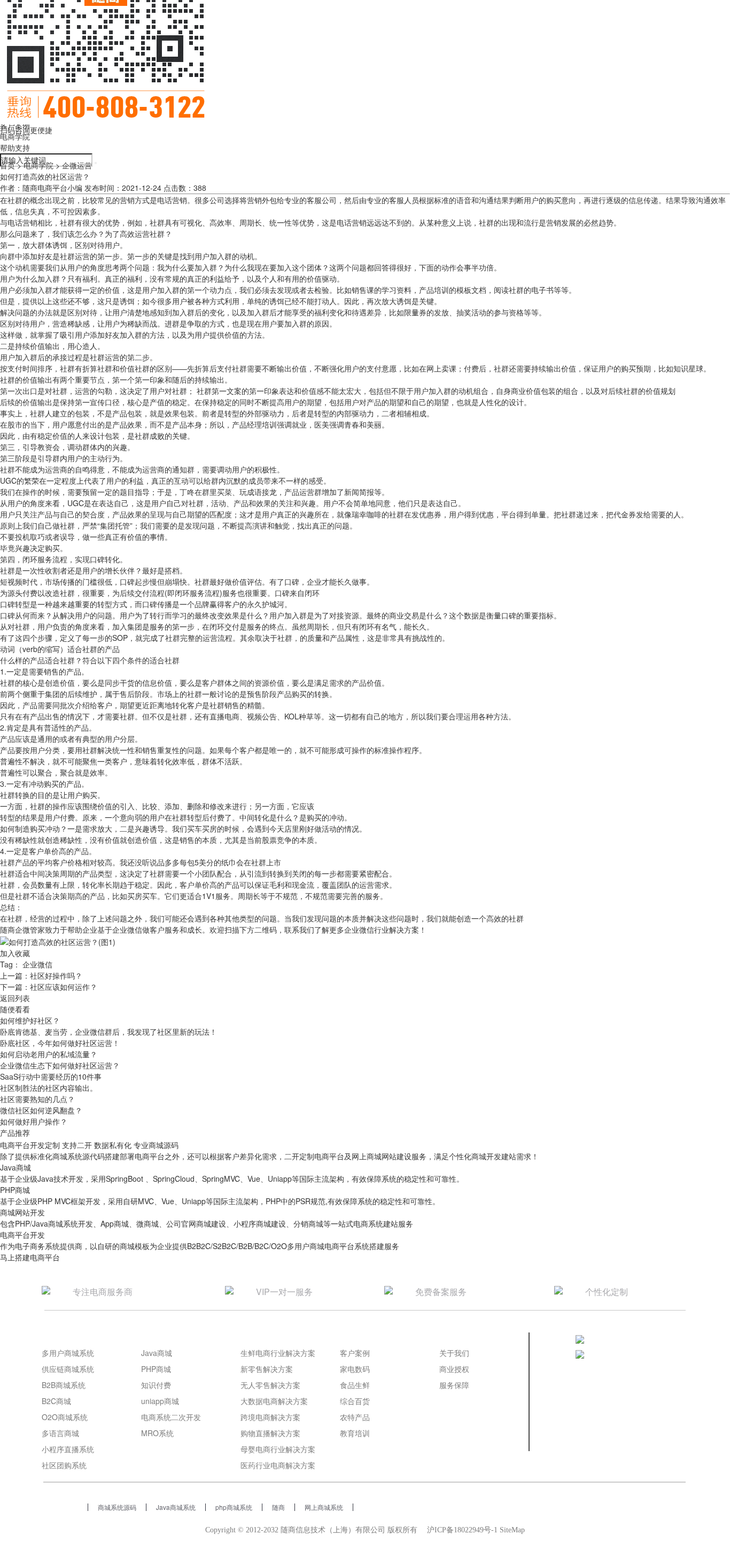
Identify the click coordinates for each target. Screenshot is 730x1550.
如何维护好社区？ (30, 1020)
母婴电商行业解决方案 (277, 1449)
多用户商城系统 (68, 1352)
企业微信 (37, 964)
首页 (7, 165)
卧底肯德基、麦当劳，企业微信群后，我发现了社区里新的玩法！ (108, 1031)
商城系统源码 (117, 1507)
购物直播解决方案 (270, 1433)
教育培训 (355, 1433)
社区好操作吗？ (56, 975)
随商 (278, 1507)
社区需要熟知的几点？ (37, 1099)
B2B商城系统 (64, 1385)
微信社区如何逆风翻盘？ (41, 1110)
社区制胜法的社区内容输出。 (48, 1087)
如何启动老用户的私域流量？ (48, 1054)
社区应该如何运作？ (63, 986)
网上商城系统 (324, 1507)
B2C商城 (56, 1401)
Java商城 (156, 1352)
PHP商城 (156, 1368)
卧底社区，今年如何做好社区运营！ (60, 1042)
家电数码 (355, 1368)
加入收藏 (15, 953)
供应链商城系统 (68, 1368)
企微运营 (77, 165)
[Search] (96, 163)
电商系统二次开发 (171, 1417)
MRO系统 (157, 1433)
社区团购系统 (64, 1465)
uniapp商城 (160, 1401)
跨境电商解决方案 (270, 1417)
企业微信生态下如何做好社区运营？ (60, 1065)
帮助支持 (15, 147)
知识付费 (156, 1385)
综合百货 (355, 1401)
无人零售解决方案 (270, 1385)
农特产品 (355, 1417)
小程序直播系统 (68, 1449)
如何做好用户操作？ (33, 1121)
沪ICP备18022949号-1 (462, 1530)
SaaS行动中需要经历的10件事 (51, 1076)
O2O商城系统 (65, 1417)
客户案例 (355, 1352)
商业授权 (454, 1368)
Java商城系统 (176, 1507)
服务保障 (454, 1385)
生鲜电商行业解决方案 (277, 1352)
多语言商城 (60, 1433)
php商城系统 (233, 1507)
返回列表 (15, 998)
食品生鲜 (355, 1385)
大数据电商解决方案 (274, 1401)
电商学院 (15, 136)
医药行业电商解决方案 (277, 1465)
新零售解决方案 (266, 1368)
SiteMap (512, 1530)
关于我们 (454, 1352)
